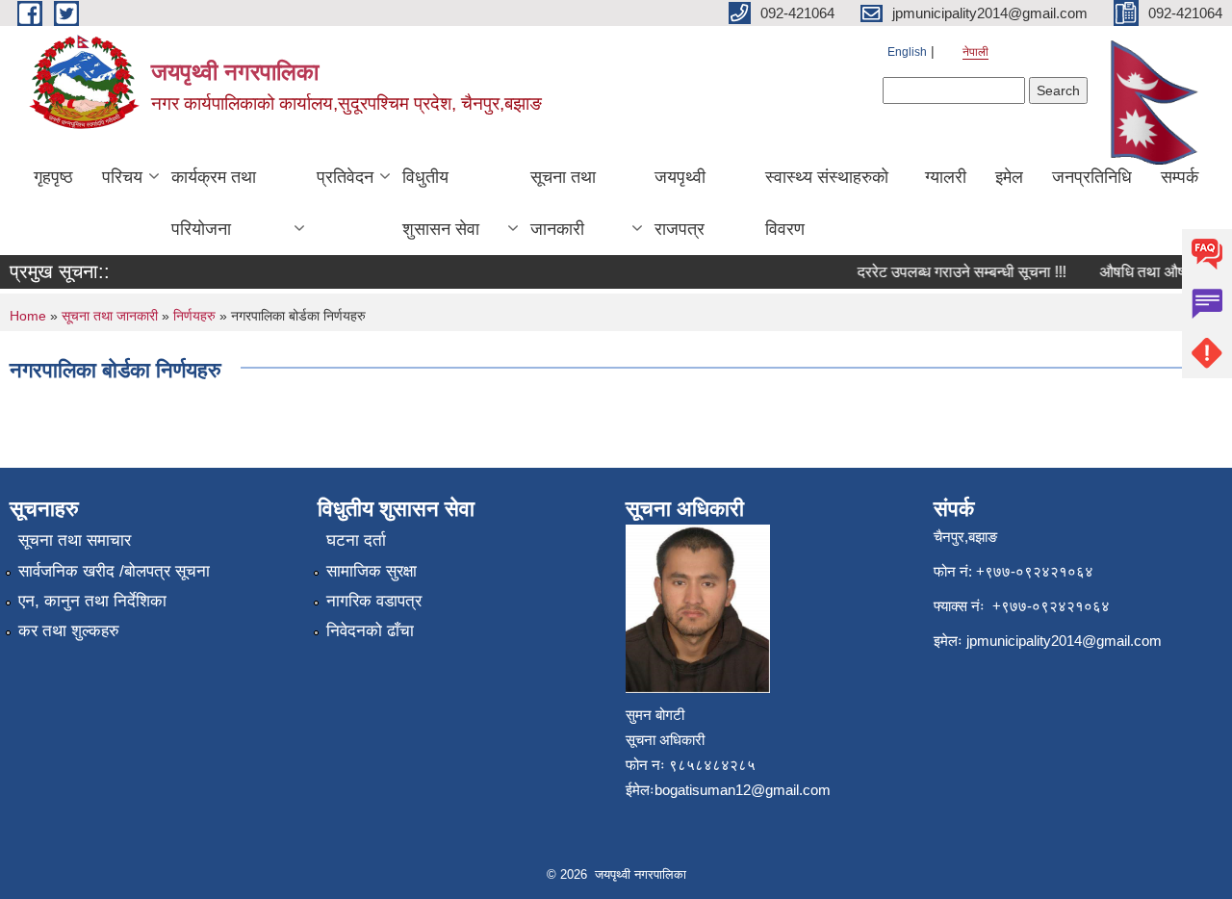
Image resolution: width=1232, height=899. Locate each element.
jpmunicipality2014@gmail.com (1064, 640)
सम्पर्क (1179, 177)
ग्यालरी (945, 177)
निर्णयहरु (194, 315)
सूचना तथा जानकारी (563, 203)
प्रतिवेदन (345, 177)
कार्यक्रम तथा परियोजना (213, 203)
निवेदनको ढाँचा (370, 631)
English (907, 52)
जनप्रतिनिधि (1092, 177)
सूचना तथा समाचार (74, 540)
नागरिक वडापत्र (374, 601)
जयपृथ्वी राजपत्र (680, 203)
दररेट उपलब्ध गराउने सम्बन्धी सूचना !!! (954, 272)
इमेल (1009, 177)
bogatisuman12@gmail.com (742, 790)
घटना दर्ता (356, 540)
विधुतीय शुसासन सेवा (440, 203)
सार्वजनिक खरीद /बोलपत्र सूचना (114, 571)
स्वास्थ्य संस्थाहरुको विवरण (826, 203)
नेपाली (975, 52)
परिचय (122, 177)
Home (28, 315)
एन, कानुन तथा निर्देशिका (92, 601)
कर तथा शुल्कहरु (68, 631)
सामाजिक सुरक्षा (371, 571)
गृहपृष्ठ (53, 177)
